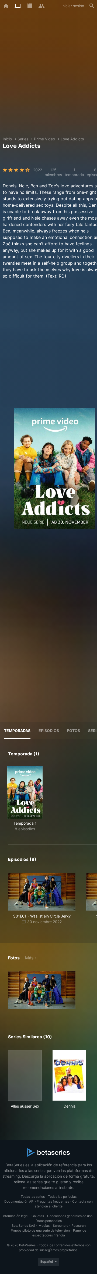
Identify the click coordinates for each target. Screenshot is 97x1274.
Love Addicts (72, 139)
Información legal (15, 1216)
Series (23, 139)
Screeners (60, 1226)
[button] (41, 990)
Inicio (7, 139)
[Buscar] (92, 6)
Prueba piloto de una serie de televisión (40, 1230)
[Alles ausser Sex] (25, 1075)
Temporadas (17, 730)
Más (29, 957)
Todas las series (33, 1197)
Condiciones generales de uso (69, 1216)
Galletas (38, 1216)
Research (78, 1226)
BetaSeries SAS (23, 1226)
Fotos (73, 730)
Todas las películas (62, 1197)
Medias (44, 1226)
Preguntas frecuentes (53, 1201)
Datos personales (49, 1221)
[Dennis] (69, 1075)
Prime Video (44, 139)
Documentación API (19, 1201)
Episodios (49, 730)
